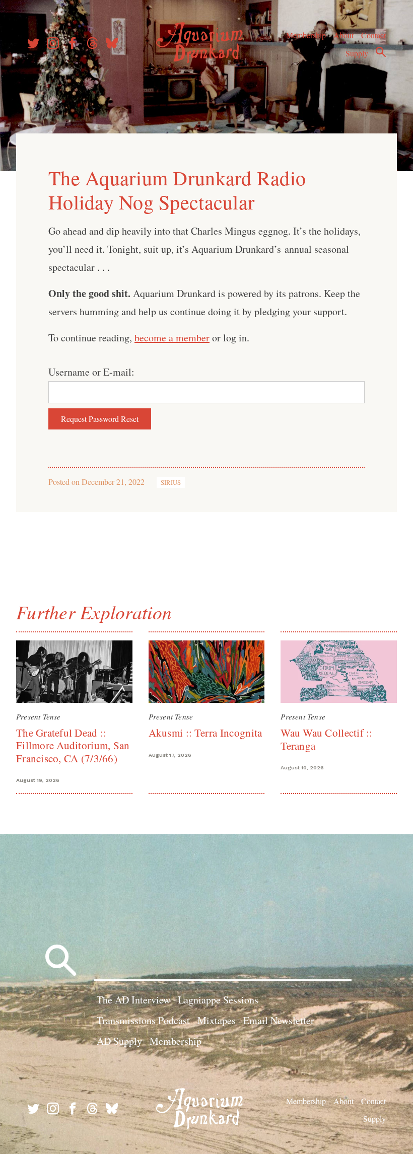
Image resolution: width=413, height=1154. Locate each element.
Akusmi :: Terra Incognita (205, 733)
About (343, 35)
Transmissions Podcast (143, 1020)
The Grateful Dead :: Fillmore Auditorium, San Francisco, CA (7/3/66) (72, 745)
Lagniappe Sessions (218, 999)
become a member (172, 337)
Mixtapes (216, 1020)
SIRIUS (171, 482)
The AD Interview (133, 999)
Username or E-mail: (91, 372)
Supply (357, 53)
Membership (306, 35)
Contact (373, 35)
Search (381, 52)
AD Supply (119, 1041)
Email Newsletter (278, 1020)
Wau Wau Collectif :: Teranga (326, 739)
